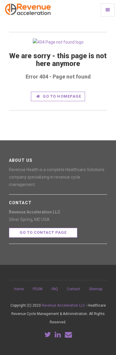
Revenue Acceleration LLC (63, 305)
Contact (73, 289)
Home (19, 289)
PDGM (38, 289)
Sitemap (95, 289)
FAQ (54, 289)
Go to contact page (43, 232)
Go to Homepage (61, 96)
